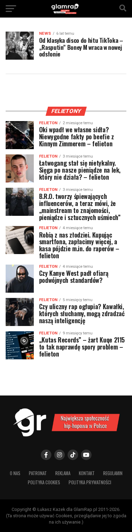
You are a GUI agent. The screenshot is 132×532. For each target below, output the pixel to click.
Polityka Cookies (44, 482)
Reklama (62, 473)
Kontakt (87, 473)
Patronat (38, 473)
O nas (15, 473)
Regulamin (112, 473)
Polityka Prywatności (90, 482)
